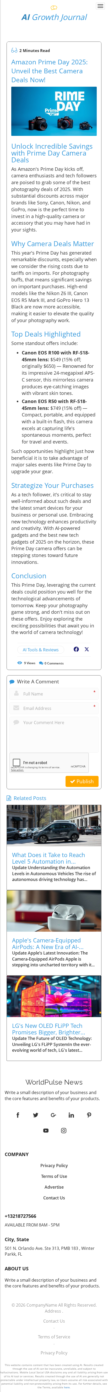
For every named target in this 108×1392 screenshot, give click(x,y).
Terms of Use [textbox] (54, 1176)
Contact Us (54, 1321)
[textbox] (54, 17)
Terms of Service (54, 1337)
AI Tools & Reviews (41, 650)
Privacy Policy (54, 1353)
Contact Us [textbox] (54, 1198)
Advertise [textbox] (54, 1187)
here (67, 1387)
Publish (84, 781)
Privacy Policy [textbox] (54, 1165)
